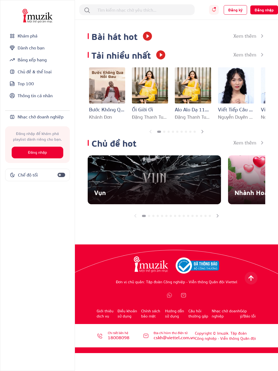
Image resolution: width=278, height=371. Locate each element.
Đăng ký (235, 9)
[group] (154, 179)
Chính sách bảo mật (150, 313)
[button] (159, 132)
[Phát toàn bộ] (145, 36)
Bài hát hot (114, 36)
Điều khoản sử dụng (127, 313)
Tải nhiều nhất (121, 55)
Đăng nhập (37, 152)
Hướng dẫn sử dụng (174, 313)
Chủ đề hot (113, 143)
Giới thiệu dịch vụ (105, 313)
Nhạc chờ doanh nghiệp (226, 313)
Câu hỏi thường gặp (198, 313)
